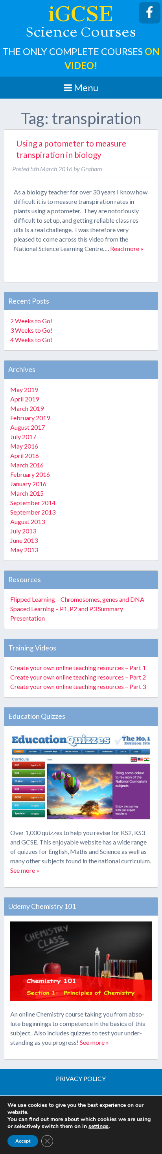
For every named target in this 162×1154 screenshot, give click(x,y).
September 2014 (32, 502)
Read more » (127, 248)
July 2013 (23, 531)
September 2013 (32, 512)
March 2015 (27, 493)
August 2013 (27, 521)
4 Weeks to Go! (31, 339)
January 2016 (28, 483)
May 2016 (24, 446)
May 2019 (24, 389)
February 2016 (30, 474)
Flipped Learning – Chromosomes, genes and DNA (77, 599)
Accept (22, 1141)
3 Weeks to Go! (31, 330)
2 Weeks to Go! (31, 320)
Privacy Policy (81, 1078)
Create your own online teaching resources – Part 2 (78, 677)
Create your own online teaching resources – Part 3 (78, 686)
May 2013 (24, 549)
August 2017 (27, 427)
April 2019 (24, 399)
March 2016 (27, 465)
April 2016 (24, 455)
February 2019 (30, 417)
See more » (24, 870)
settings (98, 1126)
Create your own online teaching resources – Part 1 (78, 667)
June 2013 (24, 540)
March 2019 (27, 408)
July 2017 (23, 436)
